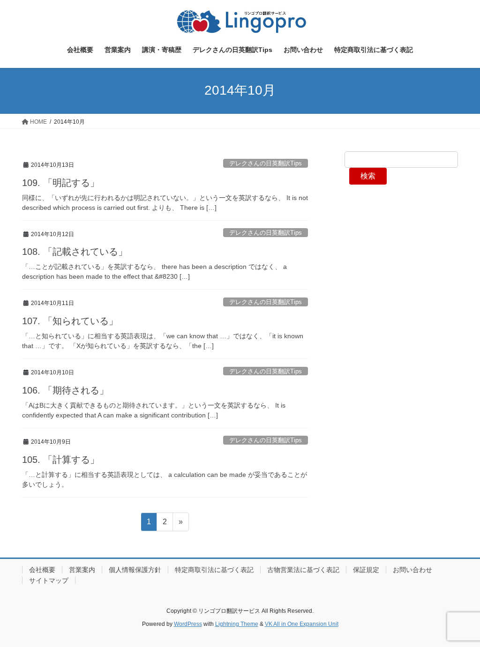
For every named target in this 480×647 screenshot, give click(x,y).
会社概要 (42, 569)
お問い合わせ (412, 569)
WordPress (188, 624)
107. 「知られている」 (70, 321)
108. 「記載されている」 (75, 251)
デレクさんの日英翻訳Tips (265, 163)
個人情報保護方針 (135, 569)
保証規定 (366, 569)
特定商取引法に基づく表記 (214, 569)
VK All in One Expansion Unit (301, 624)
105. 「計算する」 (60, 459)
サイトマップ (48, 580)
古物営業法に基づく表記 (303, 569)
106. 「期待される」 (65, 390)
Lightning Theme (236, 624)
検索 (367, 176)
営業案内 (82, 569)
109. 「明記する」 (60, 183)
